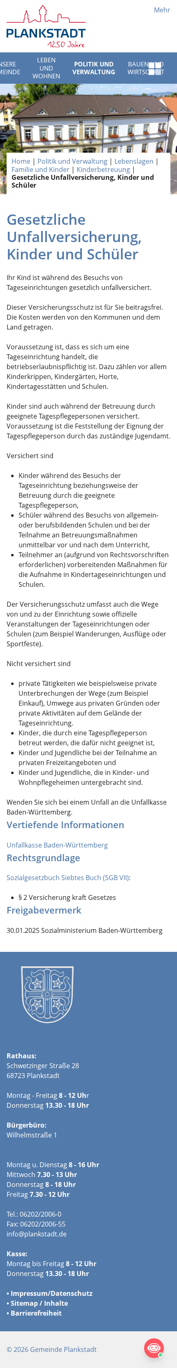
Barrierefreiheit (36, 1313)
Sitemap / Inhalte (39, 1303)
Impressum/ (31, 1293)
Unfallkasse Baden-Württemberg (57, 845)
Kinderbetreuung (103, 169)
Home (21, 161)
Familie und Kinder (41, 169)
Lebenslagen (134, 161)
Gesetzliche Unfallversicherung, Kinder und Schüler (83, 181)
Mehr (162, 9)
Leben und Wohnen (46, 68)
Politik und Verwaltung (93, 68)
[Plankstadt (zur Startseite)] (46, 26)
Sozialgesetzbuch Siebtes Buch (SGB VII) (68, 877)
